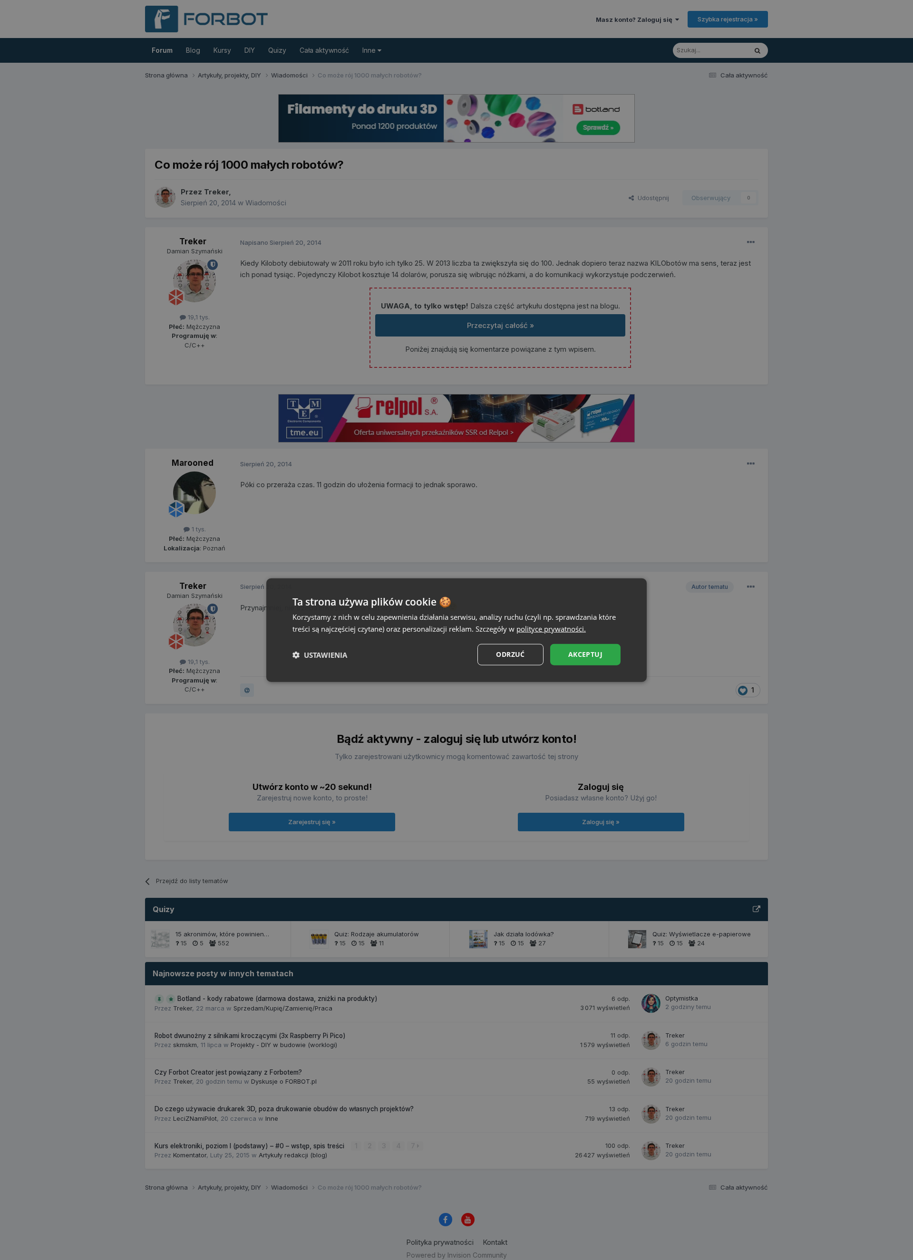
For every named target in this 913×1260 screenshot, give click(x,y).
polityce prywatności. (551, 628)
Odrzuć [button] (510, 654)
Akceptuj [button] (585, 654)
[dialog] (456, 630)
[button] (319, 654)
